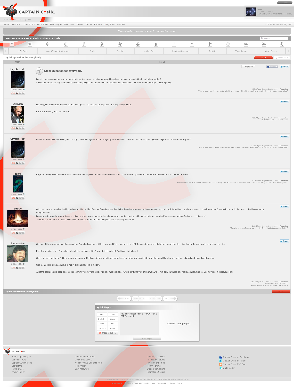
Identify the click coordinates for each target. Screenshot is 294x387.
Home (6, 24)
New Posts (17, 24)
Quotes (80, 24)
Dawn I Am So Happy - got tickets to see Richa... (274, 12)
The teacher (264, 285)
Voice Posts (42, 24)
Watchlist (121, 24)
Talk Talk (55, 38)
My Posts (110, 24)
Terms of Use (163, 383)
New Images (56, 24)
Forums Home (14, 38)
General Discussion (37, 38)
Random (98, 24)
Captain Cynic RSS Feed (234, 364)
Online (89, 24)
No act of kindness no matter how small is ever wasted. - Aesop (147, 31)
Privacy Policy (18, 372)
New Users (69, 24)
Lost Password (82, 369)
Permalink (284, 89)
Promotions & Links (156, 372)
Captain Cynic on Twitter (234, 361)
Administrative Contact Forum (88, 363)
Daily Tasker (228, 368)
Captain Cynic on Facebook (236, 357)
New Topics (29, 24)
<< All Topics (22, 51)
